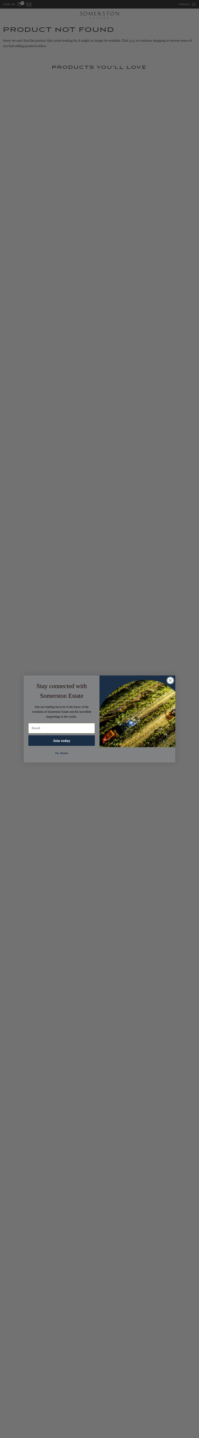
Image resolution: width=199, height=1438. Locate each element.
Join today (61, 740)
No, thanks (61, 753)
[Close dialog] (170, 680)
